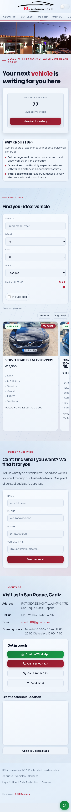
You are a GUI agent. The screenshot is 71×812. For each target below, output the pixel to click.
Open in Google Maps (35, 750)
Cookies (46, 782)
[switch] (65, 6)
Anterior (44, 315)
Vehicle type (15, 541)
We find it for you (50, 16)
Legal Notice (9, 782)
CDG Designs (22, 793)
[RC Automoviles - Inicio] (35, 6)
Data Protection (29, 782)
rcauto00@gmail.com (35, 622)
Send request (35, 559)
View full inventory (35, 121)
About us (9, 16)
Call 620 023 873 (37, 663)
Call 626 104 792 (37, 673)
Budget (12, 526)
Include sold (19, 296)
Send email (38, 683)
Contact (33, 776)
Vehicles (27, 16)
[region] (35, 377)
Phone (11, 511)
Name (10, 495)
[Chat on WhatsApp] (64, 805)
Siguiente (60, 315)
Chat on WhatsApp (37, 654)
